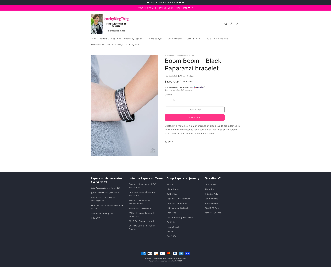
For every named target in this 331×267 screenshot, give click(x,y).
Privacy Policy (211, 203)
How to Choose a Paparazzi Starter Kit (142, 194)
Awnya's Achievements (140, 208)
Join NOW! (96, 218)
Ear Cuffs (171, 236)
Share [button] (171, 142)
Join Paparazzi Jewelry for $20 (106, 188)
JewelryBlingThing (159, 258)
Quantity (168, 95)
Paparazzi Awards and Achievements (139, 202)
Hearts (170, 184)
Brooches (171, 213)
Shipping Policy (212, 194)
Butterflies (172, 194)
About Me (209, 189)
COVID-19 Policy (213, 208)
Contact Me (210, 184)
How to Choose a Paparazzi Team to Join (107, 207)
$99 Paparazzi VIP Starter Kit (105, 193)
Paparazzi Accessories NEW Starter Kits (142, 186)
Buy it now (194, 117)
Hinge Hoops (173, 189)
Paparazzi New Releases (178, 199)
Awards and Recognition (102, 213)
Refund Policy (211, 199)
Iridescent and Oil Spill (177, 208)
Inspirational (173, 227)
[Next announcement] (239, 7)
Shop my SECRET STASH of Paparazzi (142, 227)
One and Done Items (177, 203)
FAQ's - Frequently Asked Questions (141, 215)
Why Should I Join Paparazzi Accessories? (104, 199)
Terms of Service (213, 213)
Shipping (168, 90)
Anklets (170, 231)
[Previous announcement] (92, 7)
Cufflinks (171, 222)
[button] (135, 39)
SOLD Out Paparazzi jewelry (142, 221)
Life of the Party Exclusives (180, 217)
